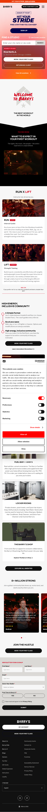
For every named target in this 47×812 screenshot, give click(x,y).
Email (4, 675)
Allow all (23, 434)
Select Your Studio (8, 683)
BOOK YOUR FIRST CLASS (30, 6)
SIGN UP (24, 30)
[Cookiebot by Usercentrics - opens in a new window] (34, 361)
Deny (23, 449)
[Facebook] (27, 798)
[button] (43, 6)
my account (23, 727)
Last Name (28, 666)
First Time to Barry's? (9, 692)
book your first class (23, 343)
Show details (35, 427)
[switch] (41, 405)
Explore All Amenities (23, 568)
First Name (6, 666)
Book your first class (23, 733)
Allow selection (23, 442)
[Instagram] (20, 798)
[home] (12, 7)
